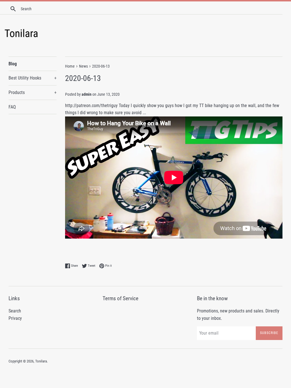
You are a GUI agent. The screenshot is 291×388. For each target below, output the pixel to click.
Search (15, 311)
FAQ (12, 107)
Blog (13, 63)
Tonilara (41, 361)
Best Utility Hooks (33, 78)
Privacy (15, 318)
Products (33, 92)
